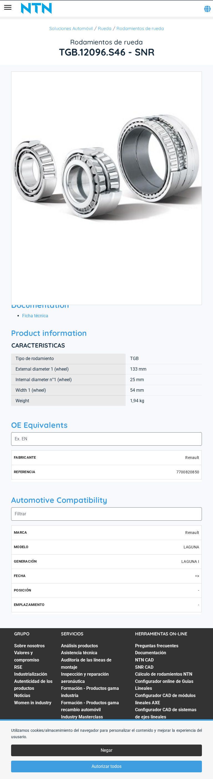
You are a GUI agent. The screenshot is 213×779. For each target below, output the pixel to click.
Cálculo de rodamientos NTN (163, 674)
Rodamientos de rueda (140, 28)
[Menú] (8, 8)
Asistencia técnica (79, 652)
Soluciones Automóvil (71, 28)
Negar (106, 750)
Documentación (150, 652)
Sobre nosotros (29, 645)
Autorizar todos (106, 766)
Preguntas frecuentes (156, 645)
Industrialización (30, 674)
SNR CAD (144, 667)
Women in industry (32, 702)
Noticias (22, 695)
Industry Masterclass (82, 717)
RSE (18, 667)
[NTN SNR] (36, 8)
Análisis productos (79, 645)
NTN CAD (144, 660)
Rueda (104, 28)
